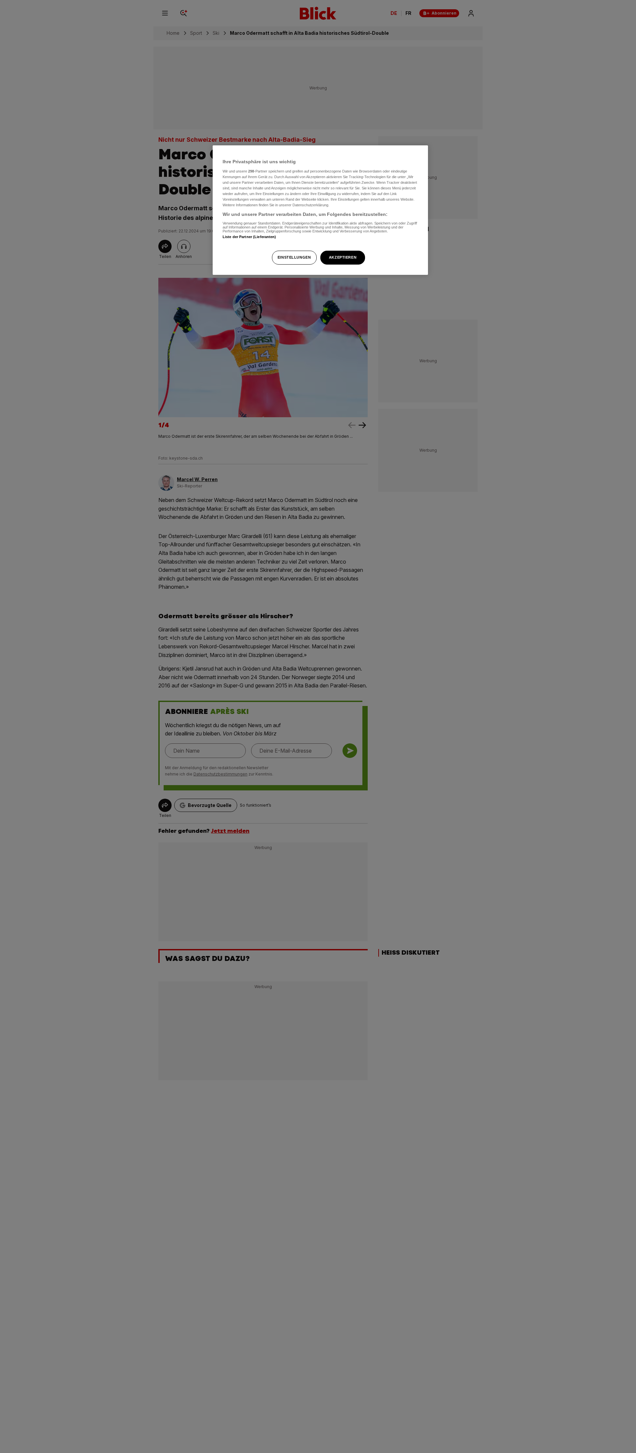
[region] (320, 210)
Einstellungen (294, 257)
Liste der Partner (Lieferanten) (249, 236)
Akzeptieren (342, 257)
